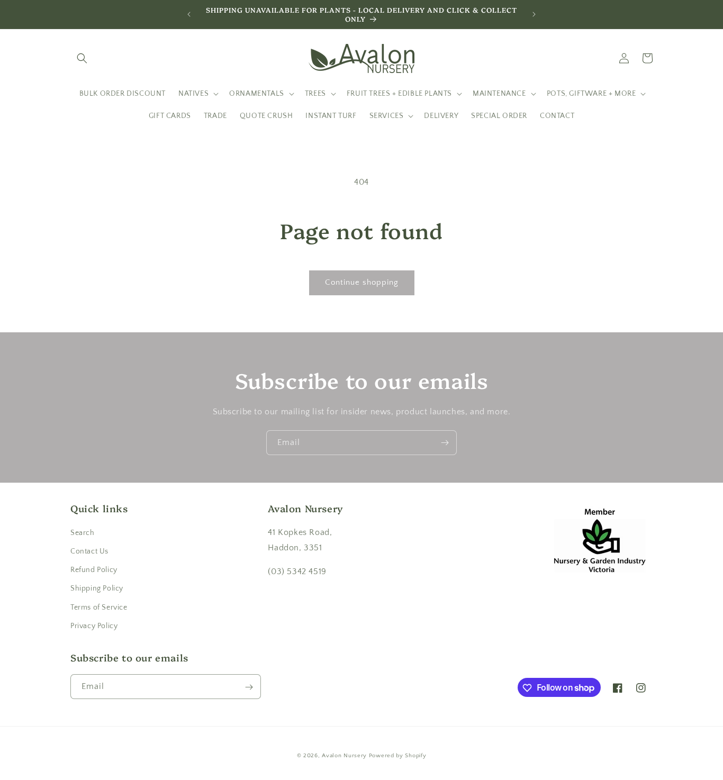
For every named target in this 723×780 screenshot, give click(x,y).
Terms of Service (99, 607)
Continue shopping (362, 282)
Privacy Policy (94, 626)
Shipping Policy (96, 589)
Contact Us (89, 551)
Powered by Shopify (398, 755)
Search (82, 533)
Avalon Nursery (344, 755)
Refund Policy (94, 570)
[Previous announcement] (189, 14)
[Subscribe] (444, 442)
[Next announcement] (534, 14)
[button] (82, 58)
